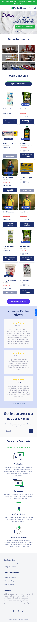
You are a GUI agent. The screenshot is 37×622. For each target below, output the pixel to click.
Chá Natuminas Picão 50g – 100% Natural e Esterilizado (26, 109)
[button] (2, 8)
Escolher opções (10, 190)
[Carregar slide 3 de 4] (19, 31)
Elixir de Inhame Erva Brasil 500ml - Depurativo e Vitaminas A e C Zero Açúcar (10, 246)
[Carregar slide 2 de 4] (17, 31)
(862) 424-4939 (10, 567)
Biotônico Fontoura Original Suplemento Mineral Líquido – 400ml (26, 143)
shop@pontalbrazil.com (13, 564)
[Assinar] (31, 431)
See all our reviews (18, 404)
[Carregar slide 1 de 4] (15, 31)
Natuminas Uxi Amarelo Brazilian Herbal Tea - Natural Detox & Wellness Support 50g (26, 246)
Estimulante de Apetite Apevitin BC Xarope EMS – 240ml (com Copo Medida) (9, 109)
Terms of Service (10, 578)
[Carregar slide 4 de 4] (22, 31)
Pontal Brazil (16, 619)
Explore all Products (18, 84)
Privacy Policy (9, 581)
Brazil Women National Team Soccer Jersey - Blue (9, 177)
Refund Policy (9, 584)
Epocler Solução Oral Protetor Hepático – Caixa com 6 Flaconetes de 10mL (26, 177)
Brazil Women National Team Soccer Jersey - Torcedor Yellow (9, 212)
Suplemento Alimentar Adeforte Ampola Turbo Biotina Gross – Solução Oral (26, 281)
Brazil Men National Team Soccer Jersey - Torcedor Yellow (26, 212)
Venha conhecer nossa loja (18, 447)
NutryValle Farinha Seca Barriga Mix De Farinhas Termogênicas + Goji (10, 281)
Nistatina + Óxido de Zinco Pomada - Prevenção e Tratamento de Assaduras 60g (10, 143)
